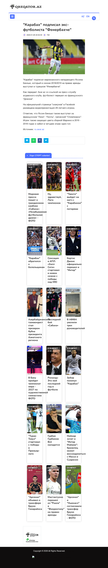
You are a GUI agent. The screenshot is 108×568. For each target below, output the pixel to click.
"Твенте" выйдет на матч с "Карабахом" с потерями (74, 201)
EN (87, 17)
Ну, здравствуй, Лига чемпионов (54, 198)
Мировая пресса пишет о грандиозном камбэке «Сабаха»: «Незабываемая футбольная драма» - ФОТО (37, 207)
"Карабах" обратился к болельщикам (36, 263)
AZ (83, 17)
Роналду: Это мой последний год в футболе (54, 383)
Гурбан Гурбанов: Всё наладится (54, 440)
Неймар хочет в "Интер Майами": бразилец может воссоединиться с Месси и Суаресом (76, 447)
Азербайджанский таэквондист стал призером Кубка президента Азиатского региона (39, 330)
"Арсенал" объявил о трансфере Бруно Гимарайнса (35, 503)
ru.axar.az (39, 129)
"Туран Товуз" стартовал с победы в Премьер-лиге (34, 444)
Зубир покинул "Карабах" (73, 380)
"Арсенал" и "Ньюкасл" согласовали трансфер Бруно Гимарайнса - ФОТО (74, 507)
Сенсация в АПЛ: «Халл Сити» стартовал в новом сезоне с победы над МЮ (54, 270)
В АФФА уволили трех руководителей (76, 324)
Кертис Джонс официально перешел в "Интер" (74, 264)
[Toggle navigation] (12, 16)
